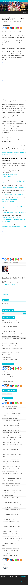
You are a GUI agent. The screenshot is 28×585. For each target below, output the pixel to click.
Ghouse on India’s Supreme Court (9, 359)
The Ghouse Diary (7, 262)
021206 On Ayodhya (6, 545)
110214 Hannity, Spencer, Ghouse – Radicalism (12, 504)
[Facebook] (3, 28)
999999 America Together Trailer (9, 406)
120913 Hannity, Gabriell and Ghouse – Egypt (11, 435)
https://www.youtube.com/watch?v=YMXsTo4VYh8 (14, 181)
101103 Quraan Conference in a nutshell (10, 521)
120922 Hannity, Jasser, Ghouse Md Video (11, 427)
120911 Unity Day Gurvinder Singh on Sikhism (12, 454)
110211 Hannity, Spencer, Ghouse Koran (10, 507)
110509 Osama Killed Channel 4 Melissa (10, 497)
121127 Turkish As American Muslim (10, 418)
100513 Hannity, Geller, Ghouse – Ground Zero (12, 538)
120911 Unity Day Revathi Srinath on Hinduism (12, 444)
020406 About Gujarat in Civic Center (10, 550)
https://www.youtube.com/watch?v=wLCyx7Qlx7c (14, 194)
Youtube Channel (6, 303)
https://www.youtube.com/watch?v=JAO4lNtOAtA (13, 207)
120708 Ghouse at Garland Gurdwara (10, 471)
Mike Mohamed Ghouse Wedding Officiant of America (14, 338)
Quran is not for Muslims (7, 381)
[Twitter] (5, 28)
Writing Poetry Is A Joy (7, 357)
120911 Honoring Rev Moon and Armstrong (11, 466)
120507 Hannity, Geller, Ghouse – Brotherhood (12, 473)
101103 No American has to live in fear (10, 524)
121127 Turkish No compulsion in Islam (10, 411)
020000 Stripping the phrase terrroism (11, 553)
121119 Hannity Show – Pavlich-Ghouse (10, 425)
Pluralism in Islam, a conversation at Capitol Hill (8, 292)
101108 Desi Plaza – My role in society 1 (10, 516)
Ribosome (23, 576)
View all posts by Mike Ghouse (9, 284)
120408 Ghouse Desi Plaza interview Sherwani (12, 476)
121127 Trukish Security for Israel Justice (11, 420)
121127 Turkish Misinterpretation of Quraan (11, 415)
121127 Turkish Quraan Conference (9, 408)
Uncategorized (14, 262)
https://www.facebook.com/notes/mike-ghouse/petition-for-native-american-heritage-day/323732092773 (13, 219)
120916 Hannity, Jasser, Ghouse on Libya (10, 432)
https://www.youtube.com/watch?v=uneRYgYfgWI (14, 187)
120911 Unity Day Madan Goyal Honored (10, 451)
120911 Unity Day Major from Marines (10, 449)
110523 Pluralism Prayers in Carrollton (10, 492)
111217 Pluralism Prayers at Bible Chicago (11, 483)
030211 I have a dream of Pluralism (9, 543)
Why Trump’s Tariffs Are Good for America (11, 329)
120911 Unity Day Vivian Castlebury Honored (11, 437)
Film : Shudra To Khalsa (7, 354)
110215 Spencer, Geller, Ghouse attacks (10, 502)
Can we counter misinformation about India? (12, 333)
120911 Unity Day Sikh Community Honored (11, 442)
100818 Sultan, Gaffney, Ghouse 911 (9, 533)
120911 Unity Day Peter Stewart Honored (11, 447)
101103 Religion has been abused (9, 519)
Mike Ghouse (5, 21)
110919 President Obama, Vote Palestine (11, 485)
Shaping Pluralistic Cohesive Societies (10, 352)
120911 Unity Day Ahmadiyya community (11, 461)
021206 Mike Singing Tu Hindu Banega (10, 548)
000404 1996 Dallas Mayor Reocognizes (10, 555)
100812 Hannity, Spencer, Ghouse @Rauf (10, 536)
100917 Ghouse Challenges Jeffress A (10, 531)
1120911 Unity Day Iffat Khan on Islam (10, 480)
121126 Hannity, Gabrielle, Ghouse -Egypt (11, 423)
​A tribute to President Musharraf (9, 341)
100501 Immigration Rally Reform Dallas (11, 541)
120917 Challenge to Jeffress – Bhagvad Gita (11, 430)
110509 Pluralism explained (8, 495)
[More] (21, 28)
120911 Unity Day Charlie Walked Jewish (10, 456)
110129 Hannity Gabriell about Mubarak (10, 512)
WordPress (23, 581)
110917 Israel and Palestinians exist (9, 488)
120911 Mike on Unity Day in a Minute (10, 463)
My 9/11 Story (5, 372)
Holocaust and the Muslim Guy (8, 376)
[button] (24, 12)
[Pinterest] (13, 28)
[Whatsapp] (16, 28)
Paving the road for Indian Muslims (9, 345)
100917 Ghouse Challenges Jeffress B (10, 528)
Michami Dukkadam (6, 374)
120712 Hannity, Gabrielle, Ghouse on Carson (11, 468)
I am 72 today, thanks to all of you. (9, 331)
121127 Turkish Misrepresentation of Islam (11, 413)
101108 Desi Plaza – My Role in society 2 (10, 514)
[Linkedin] (11, 28)
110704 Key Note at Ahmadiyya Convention (11, 490)
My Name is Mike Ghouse (7, 379)
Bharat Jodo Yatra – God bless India (9, 343)
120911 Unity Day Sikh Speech (8, 439)
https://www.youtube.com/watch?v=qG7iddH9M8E (14, 212)
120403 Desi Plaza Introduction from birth (11, 478)
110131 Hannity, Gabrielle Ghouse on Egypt (11, 509)
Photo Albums (5, 306)
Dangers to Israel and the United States (10, 336)
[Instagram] (18, 28)
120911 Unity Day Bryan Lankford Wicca (10, 459)
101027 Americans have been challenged (11, 526)
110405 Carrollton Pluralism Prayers (10, 500)
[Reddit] (8, 28)
